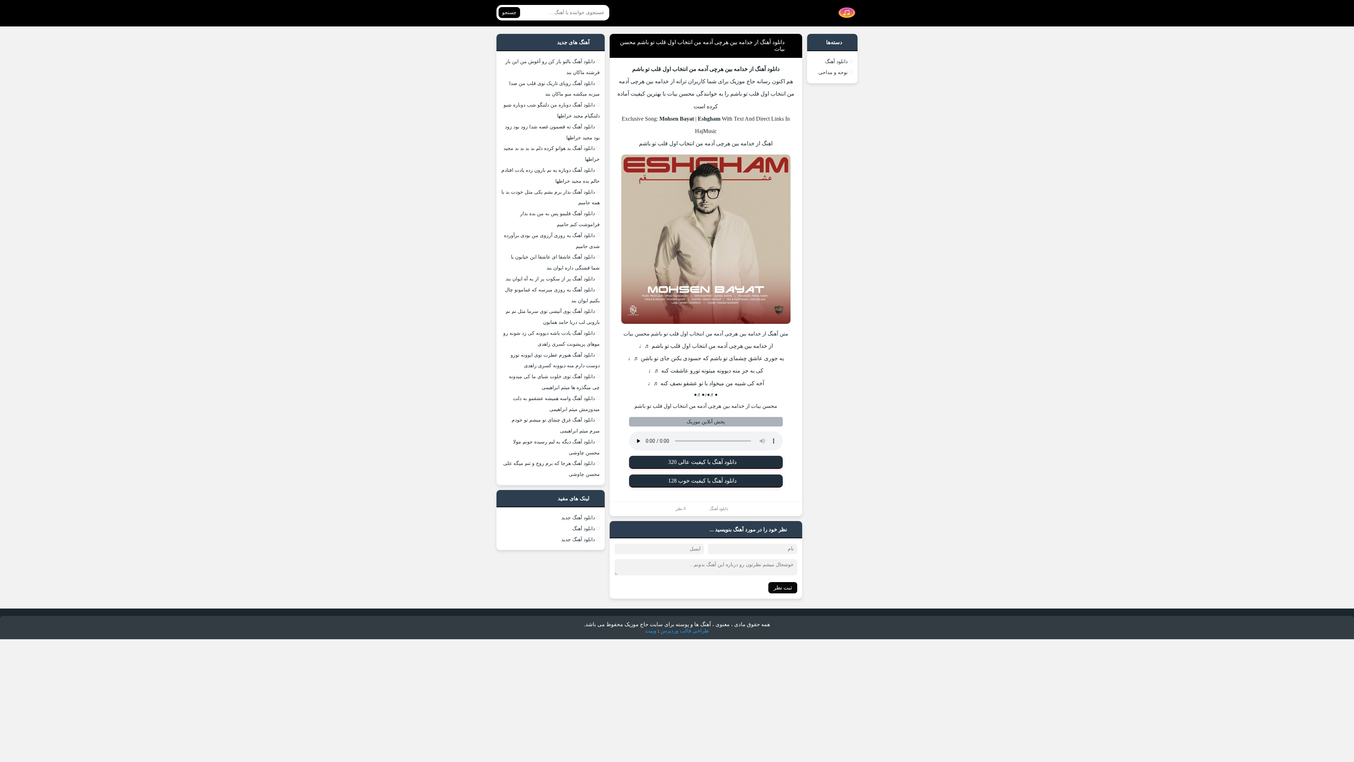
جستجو (509, 12)
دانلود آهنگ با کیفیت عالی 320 (702, 462)
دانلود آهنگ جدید (578, 517)
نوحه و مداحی (833, 72)
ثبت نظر (783, 588)
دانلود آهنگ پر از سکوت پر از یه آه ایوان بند (550, 279)
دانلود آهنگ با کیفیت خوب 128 (702, 481)
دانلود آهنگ (718, 508)
